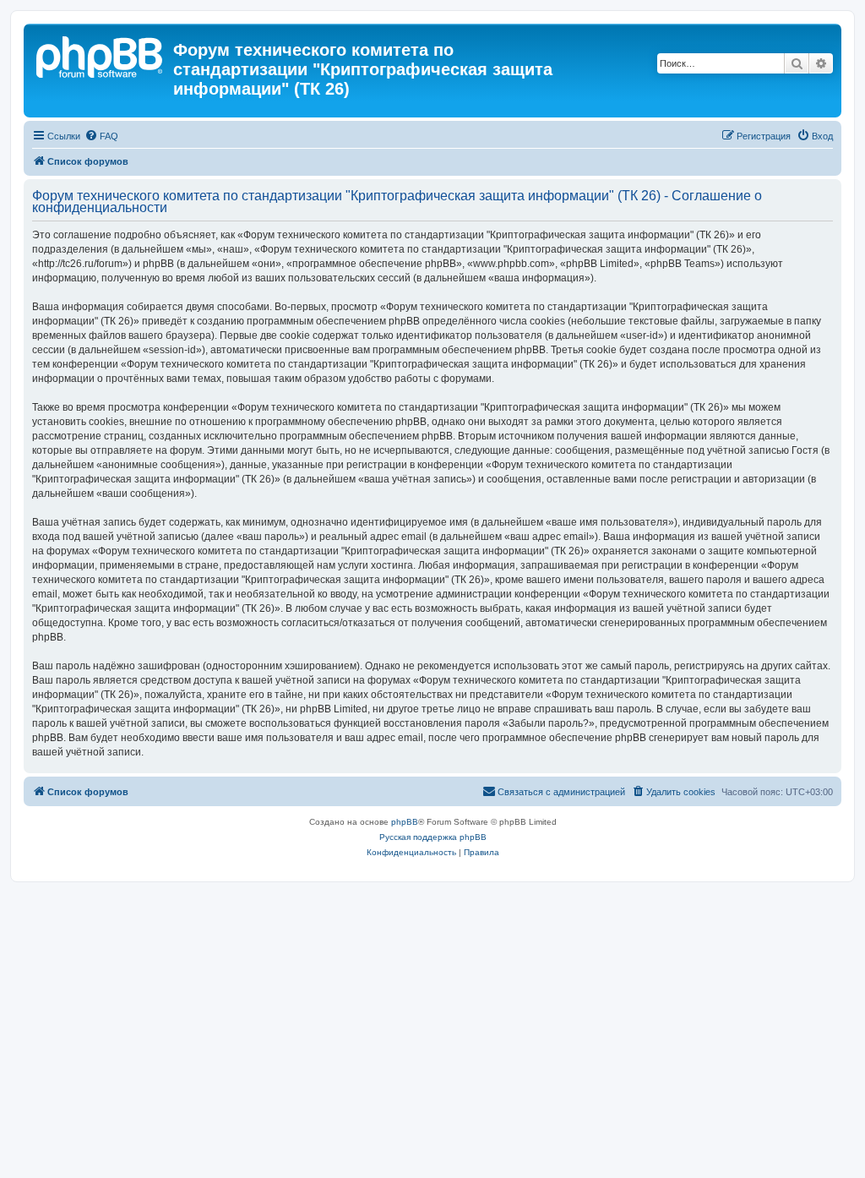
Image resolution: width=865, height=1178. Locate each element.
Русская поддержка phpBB (433, 837)
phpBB (404, 821)
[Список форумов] (100, 55)
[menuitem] (101, 136)
